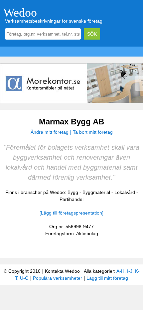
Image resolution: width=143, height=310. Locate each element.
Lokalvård (124, 192)
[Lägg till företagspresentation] (71, 213)
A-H (120, 271)
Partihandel (71, 199)
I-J (129, 271)
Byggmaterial (96, 192)
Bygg (73, 192)
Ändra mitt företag (50, 132)
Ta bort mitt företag (93, 132)
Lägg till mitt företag (107, 278)
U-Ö (24, 278)
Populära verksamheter (57, 278)
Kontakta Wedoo (62, 271)
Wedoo (20, 12)
